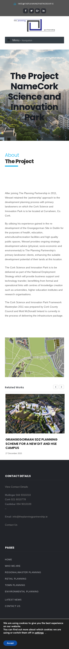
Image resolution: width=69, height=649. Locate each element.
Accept (10, 643)
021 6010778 (18, 499)
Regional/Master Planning (23, 572)
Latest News (13, 600)
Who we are (13, 566)
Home (8, 559)
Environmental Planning (22, 591)
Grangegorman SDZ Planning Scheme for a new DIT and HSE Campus (31, 443)
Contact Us (11, 524)
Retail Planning (15, 579)
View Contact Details (16, 486)
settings (39, 632)
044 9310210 (23, 495)
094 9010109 (23, 504)
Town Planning (15, 585)
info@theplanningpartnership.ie (35, 3)
